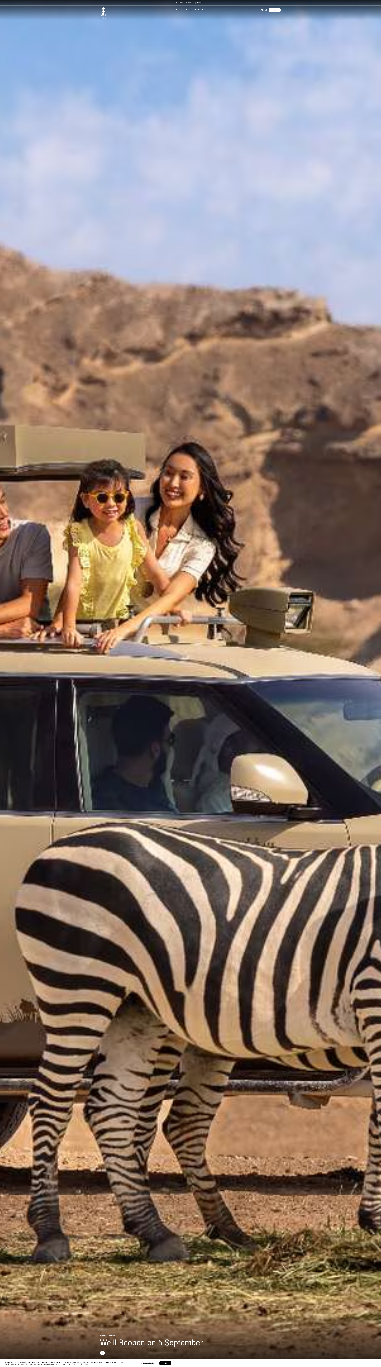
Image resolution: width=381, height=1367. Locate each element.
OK (166, 1363)
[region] (190, 1363)
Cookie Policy (83, 1364)
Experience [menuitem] (189, 10)
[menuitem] (201, 2)
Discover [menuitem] (179, 10)
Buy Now (276, 10)
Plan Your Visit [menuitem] (200, 10)
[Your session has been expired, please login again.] (266, 10)
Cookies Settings (149, 1363)
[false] (262, 10)
